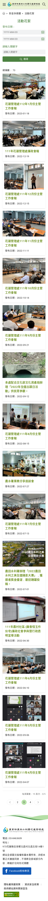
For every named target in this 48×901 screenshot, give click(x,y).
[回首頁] (24, 830)
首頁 (4, 13)
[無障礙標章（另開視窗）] (11, 894)
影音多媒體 (15, 13)
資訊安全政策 (32, 884)
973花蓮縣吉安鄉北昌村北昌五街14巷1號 (23, 848)
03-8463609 (15, 838)
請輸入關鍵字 (10, 46)
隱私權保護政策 (12, 884)
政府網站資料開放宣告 (16, 888)
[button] (4, 4)
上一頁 (10, 802)
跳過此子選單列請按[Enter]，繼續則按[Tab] (5, 16)
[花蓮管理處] (24, 4)
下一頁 (37, 802)
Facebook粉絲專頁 (19, 871)
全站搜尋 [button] (44, 4)
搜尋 (26, 59)
